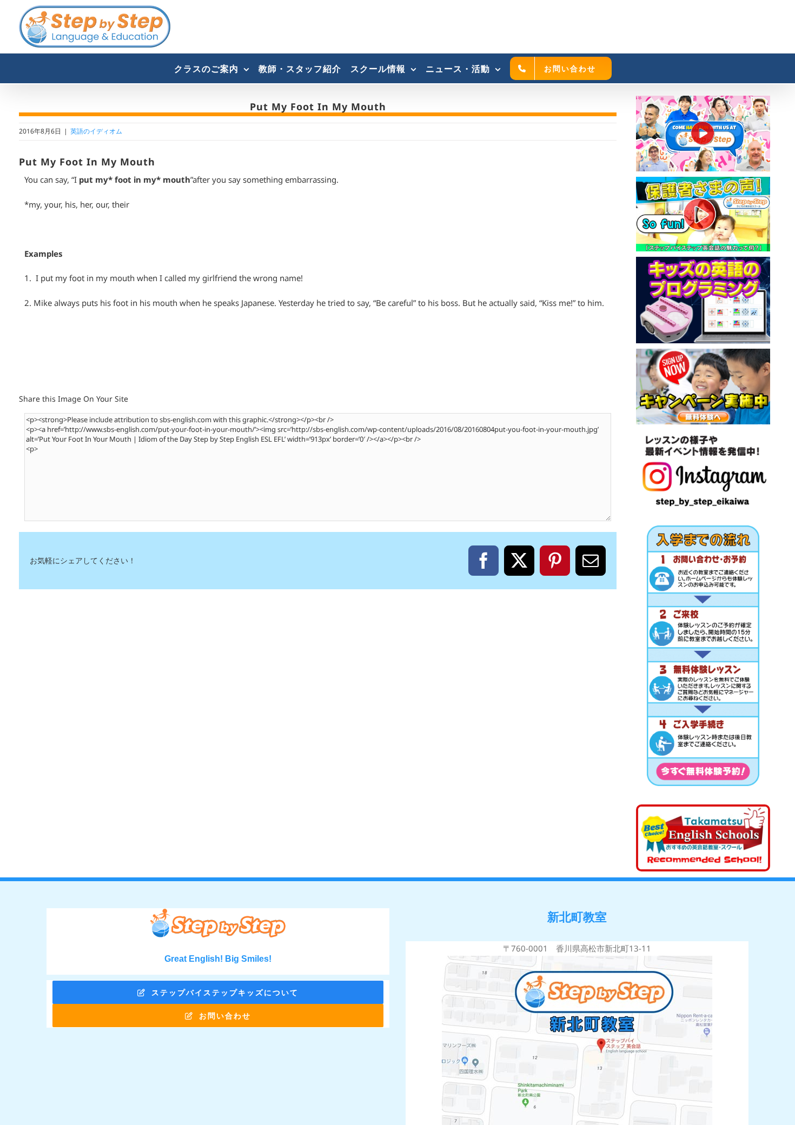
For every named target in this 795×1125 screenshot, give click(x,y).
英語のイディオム (96, 131)
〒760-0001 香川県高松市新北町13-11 (577, 948)
